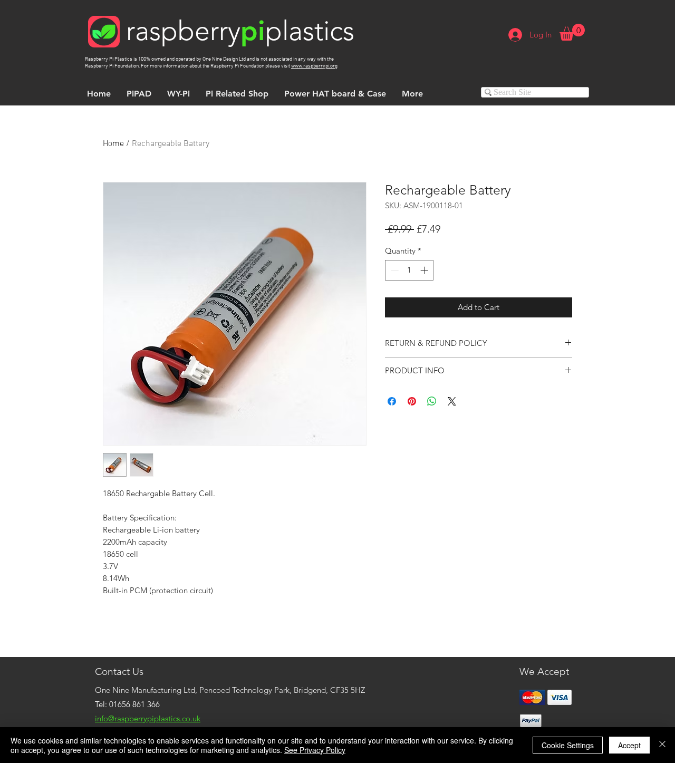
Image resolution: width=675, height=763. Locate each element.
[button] (572, 32)
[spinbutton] (409, 270)
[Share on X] (452, 401)
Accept (629, 745)
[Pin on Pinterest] (412, 401)
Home (113, 144)
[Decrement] (394, 270)
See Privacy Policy (314, 750)
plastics (309, 30)
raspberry (183, 30)
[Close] (662, 745)
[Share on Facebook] (391, 401)
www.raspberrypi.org (314, 66)
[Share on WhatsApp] (432, 401)
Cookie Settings (568, 745)
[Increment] (425, 270)
